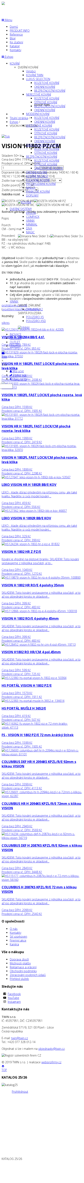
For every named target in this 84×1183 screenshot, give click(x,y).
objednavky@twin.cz (51, 1049)
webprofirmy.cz (51, 1062)
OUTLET (15, 342)
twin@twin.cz (19, 1038)
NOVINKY (15, 338)
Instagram (14, 1002)
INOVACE (15, 334)
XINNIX (14, 301)
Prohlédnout (20, 1092)
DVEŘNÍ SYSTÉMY (21, 209)
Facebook (14, 994)
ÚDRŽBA (15, 346)
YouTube (13, 998)
